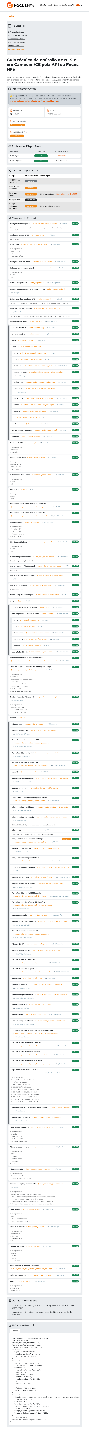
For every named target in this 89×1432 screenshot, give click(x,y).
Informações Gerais (16, 32)
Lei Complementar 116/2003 (65, 194)
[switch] (78, 5)
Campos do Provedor (17, 42)
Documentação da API (63, 5)
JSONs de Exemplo (16, 49)
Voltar (11, 16)
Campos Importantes (16, 39)
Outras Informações (16, 46)
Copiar (76, 1336)
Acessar (61, 156)
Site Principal (46, 5)
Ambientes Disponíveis (17, 35)
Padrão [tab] (15, 1331)
